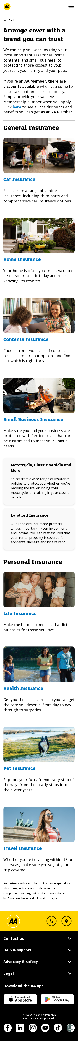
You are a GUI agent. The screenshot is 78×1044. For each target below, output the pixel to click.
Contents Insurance (25, 339)
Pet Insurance (19, 768)
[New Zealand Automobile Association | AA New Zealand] (7, 6)
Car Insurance (19, 179)
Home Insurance (22, 259)
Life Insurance (20, 613)
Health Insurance (23, 688)
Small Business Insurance (33, 419)
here (17, 106)
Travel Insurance (22, 848)
